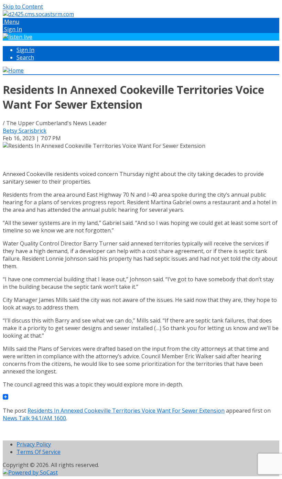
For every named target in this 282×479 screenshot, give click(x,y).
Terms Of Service (39, 452)
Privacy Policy (34, 444)
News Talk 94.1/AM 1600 (34, 418)
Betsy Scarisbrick (24, 130)
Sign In (25, 50)
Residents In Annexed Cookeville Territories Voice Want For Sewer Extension (126, 410)
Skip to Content (23, 6)
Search (25, 57)
